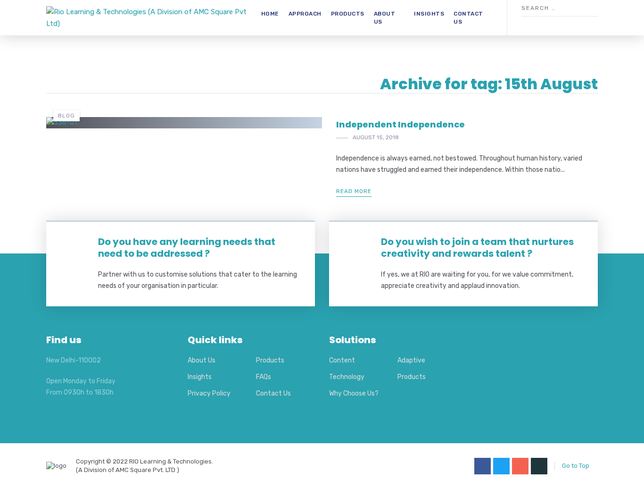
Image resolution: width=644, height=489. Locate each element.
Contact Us (468, 17)
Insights (429, 13)
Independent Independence (400, 124)
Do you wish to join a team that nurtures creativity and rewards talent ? (477, 247)
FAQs (263, 377)
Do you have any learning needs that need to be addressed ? (186, 247)
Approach (305, 13)
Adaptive (411, 360)
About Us (385, 17)
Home (270, 13)
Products (347, 13)
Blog (66, 115)
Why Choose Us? (354, 393)
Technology (346, 377)
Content (342, 360)
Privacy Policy (209, 393)
